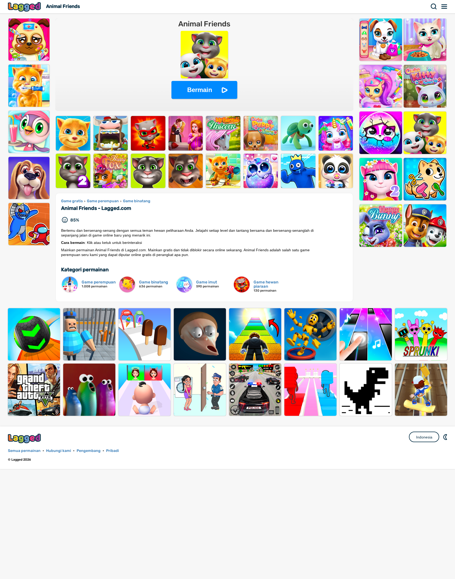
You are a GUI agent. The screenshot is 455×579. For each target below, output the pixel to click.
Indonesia (424, 437)
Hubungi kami (58, 450)
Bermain (199, 89)
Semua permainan (24, 450)
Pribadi (112, 450)
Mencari (434, 6)
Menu (444, 6)
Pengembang (89, 450)
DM (446, 437)
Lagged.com (25, 438)
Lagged (25, 6)
